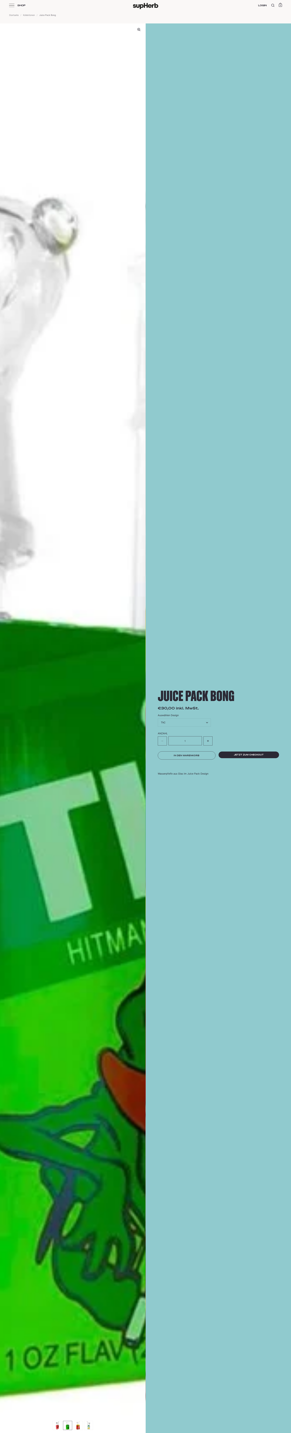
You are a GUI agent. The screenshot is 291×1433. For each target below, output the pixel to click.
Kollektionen (29, 15)
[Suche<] (272, 5)
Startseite (14, 15)
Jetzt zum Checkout (249, 754)
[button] (207, 740)
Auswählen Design (168, 715)
